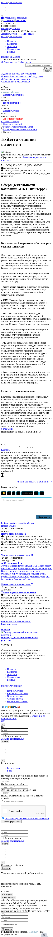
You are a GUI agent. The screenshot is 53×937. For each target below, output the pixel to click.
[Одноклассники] (9, 707)
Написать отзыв (15, 690)
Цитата (28, 493)
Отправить (44, 517)
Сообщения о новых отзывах (15, 81)
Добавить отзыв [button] (9, 34)
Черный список (15, 698)
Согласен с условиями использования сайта (27, 818)
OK (3, 721)
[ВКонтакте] (3, 707)
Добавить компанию (13, 95)
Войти (4, 2)
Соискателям (13, 49)
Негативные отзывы (17, 701)
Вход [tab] (9, 770)
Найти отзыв (27, 34)
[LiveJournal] (15, 707)
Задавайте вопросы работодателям (18, 73)
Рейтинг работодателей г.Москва (17, 523)
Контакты (12, 44)
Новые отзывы (8, 526)
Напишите (34, 931)
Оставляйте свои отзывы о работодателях (22, 76)
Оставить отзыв (15, 696)
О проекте (12, 46)
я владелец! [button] (7, 428)
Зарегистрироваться (13, 118)
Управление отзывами (15, 18)
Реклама (11, 52)
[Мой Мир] (12, 707)
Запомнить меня (12, 736)
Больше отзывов (9, 624)
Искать (47, 71)
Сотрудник (7, 894)
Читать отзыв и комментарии (16, 555)
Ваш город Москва (10, 28)
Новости (11, 41)
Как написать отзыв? (17, 693)
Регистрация (15, 2)
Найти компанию (12, 103)
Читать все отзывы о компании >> (34, 481)
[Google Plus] (18, 707)
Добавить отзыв (11, 110)
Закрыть (6, 868)
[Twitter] (6, 707)
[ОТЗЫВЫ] (13, 20)
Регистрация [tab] (13, 768)
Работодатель (8, 897)
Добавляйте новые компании (15, 79)
